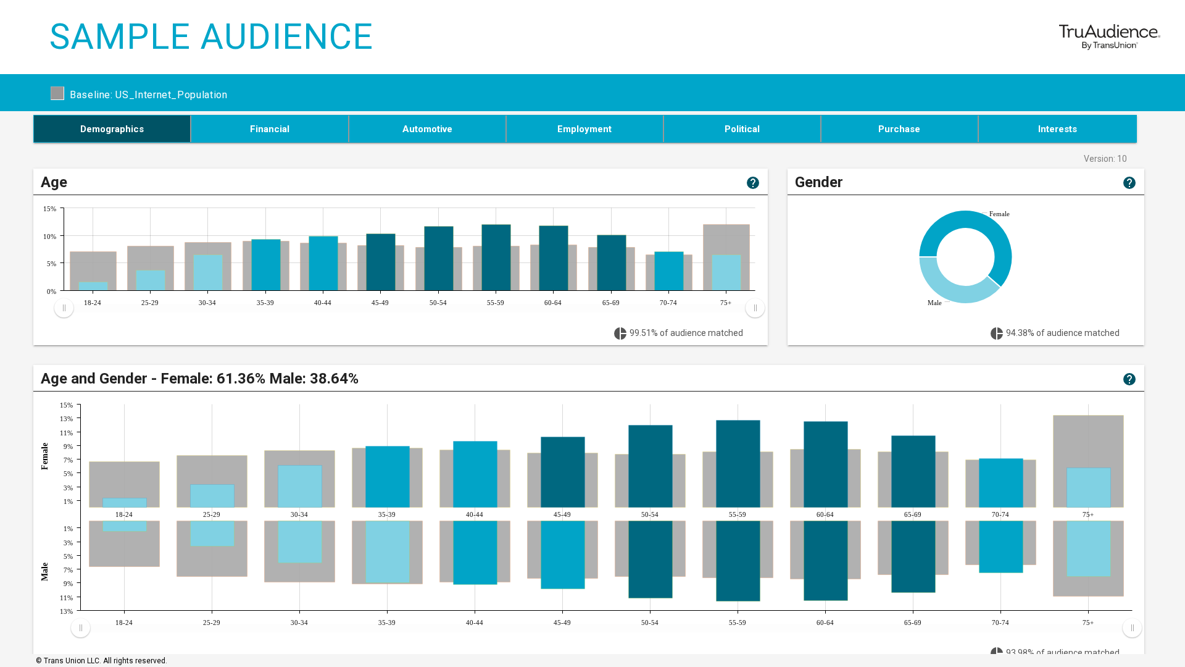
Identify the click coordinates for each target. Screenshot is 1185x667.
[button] (112, 128)
